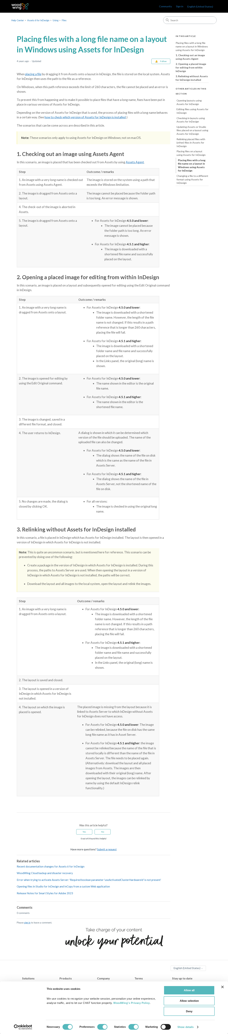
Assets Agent (135, 162)
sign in (27, 922)
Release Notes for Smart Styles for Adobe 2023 (45, 893)
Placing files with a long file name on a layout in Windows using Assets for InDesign (192, 46)
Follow (163, 61)
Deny (189, 1011)
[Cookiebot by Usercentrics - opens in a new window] (23, 1027)
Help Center (17, 20)
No (102, 831)
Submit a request (107, 849)
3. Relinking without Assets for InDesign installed (192, 78)
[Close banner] (222, 987)
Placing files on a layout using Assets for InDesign (191, 153)
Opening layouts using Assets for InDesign (189, 102)
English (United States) (187, 968)
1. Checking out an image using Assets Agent (190, 57)
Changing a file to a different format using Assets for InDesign (192, 179)
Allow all (189, 990)
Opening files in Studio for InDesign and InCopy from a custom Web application (63, 886)
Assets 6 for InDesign (38, 20)
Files (64, 20)
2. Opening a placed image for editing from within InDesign (191, 67)
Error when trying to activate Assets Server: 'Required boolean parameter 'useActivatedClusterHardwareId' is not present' (89, 879)
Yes (84, 831)
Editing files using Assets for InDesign (192, 111)
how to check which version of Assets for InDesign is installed (85, 117)
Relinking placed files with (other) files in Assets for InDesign (191, 142)
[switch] (102, 1027)
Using (55, 20)
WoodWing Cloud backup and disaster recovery (45, 873)
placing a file (33, 74)
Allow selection (189, 1000)
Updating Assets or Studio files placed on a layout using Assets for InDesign (192, 130)
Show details (185, 1026)
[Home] (19, 6)
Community (165, 6)
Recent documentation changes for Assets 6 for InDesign (50, 866)
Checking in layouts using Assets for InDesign (191, 119)
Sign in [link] (179, 6)
